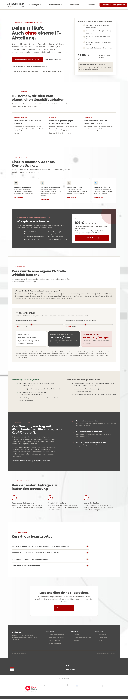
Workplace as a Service (56, 634)
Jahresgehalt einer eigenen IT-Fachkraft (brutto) (81, 320)
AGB (100, 640)
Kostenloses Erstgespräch (113, 5)
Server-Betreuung (54, 640)
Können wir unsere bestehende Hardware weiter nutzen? (50, 553)
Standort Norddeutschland (82, 637)
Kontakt (91, 5)
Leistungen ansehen (53, 59)
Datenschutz (103, 637)
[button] (40, 5)
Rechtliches (74, 5)
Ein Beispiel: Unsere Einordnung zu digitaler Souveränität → (32, 461)
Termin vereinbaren (64, 608)
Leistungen (34, 5)
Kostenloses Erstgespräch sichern (27, 59)
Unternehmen (54, 5)
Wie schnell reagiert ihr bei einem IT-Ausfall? (50, 559)
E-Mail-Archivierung (55, 643)
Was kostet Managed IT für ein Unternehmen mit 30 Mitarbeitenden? (50, 546)
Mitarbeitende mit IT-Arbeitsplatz (26, 320)
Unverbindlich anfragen (91, 238)
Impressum (102, 634)
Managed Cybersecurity (56, 637)
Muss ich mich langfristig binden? (50, 566)
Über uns (77, 634)
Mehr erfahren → (19, 197)
